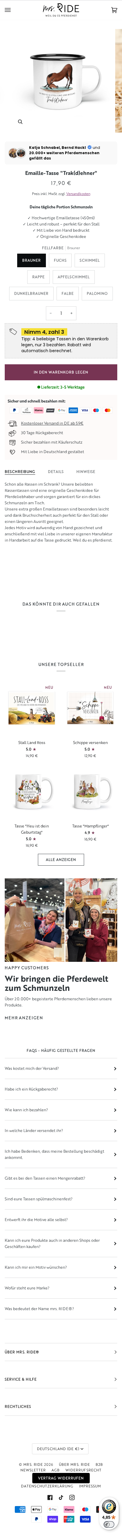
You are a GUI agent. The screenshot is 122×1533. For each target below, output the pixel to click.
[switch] (109, 1524)
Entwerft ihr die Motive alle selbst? (36, 1219)
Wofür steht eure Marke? (27, 1288)
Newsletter (33, 1470)
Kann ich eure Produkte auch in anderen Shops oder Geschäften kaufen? (52, 1243)
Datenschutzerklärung (47, 1486)
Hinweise (85, 471)
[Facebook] (50, 1497)
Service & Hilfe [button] (21, 1379)
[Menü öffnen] (14, 10)
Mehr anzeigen (24, 1017)
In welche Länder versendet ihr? (34, 1130)
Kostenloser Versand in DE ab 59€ (52, 423)
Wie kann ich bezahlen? (26, 1109)
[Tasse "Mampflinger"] (90, 791)
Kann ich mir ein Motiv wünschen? (36, 1267)
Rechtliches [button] (18, 1406)
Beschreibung (20, 471)
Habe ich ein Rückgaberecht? (31, 1089)
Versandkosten (78, 193)
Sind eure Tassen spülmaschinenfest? (39, 1199)
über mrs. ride (74, 1464)
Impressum (90, 1486)
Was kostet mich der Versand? (32, 1068)
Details (56, 471)
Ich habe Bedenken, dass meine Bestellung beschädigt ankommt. (54, 1154)
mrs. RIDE (33, 1464)
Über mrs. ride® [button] (22, 1352)
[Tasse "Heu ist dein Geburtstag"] (32, 791)
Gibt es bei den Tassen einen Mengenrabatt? (45, 1178)
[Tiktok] (61, 1497)
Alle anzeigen (61, 859)
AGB (56, 1470)
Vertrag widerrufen (61, 1478)
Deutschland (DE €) (58, 1448)
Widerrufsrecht (83, 1470)
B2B (99, 1464)
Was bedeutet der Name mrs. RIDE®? (39, 1308)
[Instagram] (72, 1497)
